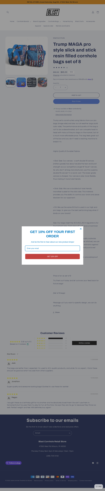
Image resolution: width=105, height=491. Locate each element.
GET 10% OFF (52, 256)
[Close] (80, 228)
